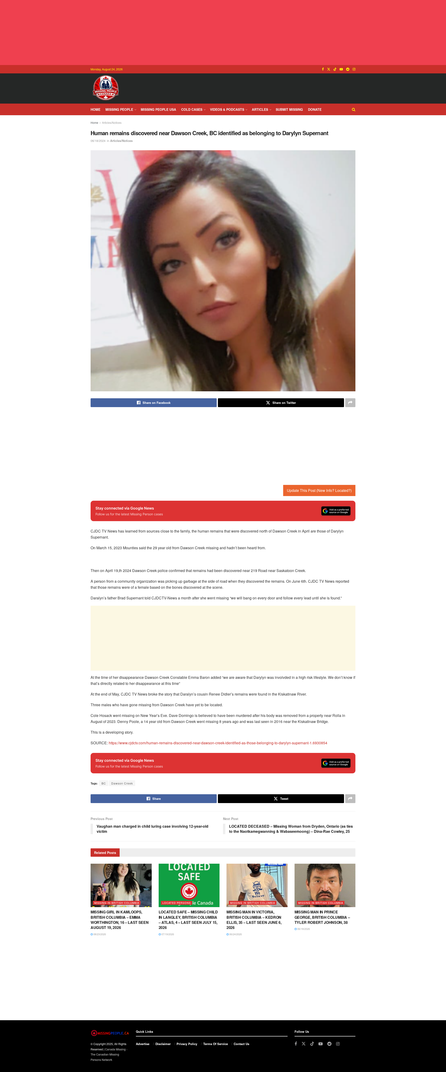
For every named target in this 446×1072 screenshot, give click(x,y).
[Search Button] (353, 109)
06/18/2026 (303, 929)
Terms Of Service (215, 1044)
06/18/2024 (98, 140)
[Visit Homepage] (106, 88)
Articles (260, 109)
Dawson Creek (122, 783)
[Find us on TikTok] (335, 69)
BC (104, 783)
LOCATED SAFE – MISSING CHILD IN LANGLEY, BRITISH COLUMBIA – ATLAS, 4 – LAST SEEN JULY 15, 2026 (188, 919)
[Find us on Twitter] (328, 69)
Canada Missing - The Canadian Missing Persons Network (109, 1054)
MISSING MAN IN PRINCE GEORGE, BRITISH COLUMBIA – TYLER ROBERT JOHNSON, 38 (322, 917)
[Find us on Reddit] (347, 69)
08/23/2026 (99, 934)
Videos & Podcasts (227, 109)
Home (95, 109)
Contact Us (241, 1044)
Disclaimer (163, 1044)
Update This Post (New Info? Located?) (319, 490)
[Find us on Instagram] (354, 69)
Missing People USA (158, 109)
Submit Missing (289, 109)
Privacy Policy (187, 1044)
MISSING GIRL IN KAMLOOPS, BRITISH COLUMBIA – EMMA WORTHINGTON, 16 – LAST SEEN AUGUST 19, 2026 (119, 919)
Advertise (142, 1044)
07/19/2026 (167, 934)
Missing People (119, 109)
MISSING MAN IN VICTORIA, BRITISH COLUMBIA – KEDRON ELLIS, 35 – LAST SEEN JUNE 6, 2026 (254, 919)
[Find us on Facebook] (323, 69)
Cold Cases (191, 109)
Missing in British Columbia (116, 903)
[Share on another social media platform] (350, 402)
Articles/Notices (111, 122)
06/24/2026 (235, 934)
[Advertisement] (223, 32)
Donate (314, 109)
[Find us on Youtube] (341, 69)
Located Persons (176, 903)
